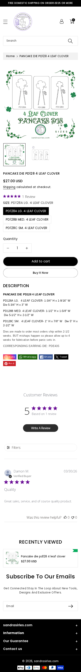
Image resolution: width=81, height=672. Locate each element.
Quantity (10, 239)
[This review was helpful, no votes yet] (65, 517)
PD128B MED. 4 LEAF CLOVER (27, 219)
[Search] (70, 41)
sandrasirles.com (46, 661)
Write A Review (40, 428)
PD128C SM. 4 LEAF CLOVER (26, 228)
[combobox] (40, 41)
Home (10, 56)
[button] (7, 21)
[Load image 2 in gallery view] (40, 154)
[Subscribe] (70, 606)
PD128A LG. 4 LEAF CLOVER (26, 211)
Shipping (9, 187)
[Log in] (61, 21)
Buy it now (40, 273)
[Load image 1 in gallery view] (14, 154)
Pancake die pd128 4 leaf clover (43, 556)
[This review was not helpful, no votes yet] (72, 517)
